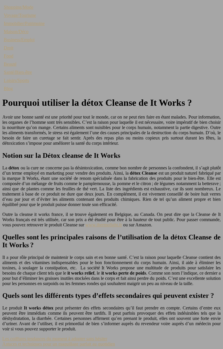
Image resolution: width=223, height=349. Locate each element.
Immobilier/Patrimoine (24, 23)
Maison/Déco (16, 31)
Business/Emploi (19, 39)
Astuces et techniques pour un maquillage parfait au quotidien (58, 343)
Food (8, 55)
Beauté (10, 64)
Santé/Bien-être (18, 72)
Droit (8, 47)
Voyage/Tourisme (20, 15)
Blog (8, 88)
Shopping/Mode (18, 7)
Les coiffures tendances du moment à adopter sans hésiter (54, 338)
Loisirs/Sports (16, 80)
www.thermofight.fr (103, 224)
